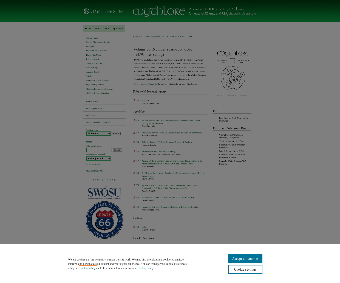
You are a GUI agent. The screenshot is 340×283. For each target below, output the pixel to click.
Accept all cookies (245, 258)
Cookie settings (88, 268)
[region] (170, 263)
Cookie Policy (146, 268)
